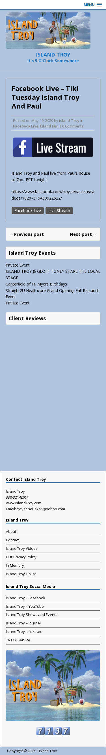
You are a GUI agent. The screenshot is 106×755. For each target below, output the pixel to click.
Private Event (18, 265)
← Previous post (26, 234)
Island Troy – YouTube (25, 606)
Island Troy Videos (22, 548)
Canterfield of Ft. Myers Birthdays (36, 284)
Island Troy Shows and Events (31, 614)
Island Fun (49, 126)
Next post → (83, 234)
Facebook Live (25, 126)
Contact (12, 539)
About (11, 531)
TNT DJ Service (18, 639)
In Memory (15, 565)
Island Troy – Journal (23, 623)
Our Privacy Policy (21, 556)
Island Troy (69, 120)
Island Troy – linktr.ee (24, 631)
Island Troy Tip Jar (21, 573)
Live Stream (59, 210)
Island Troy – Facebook (25, 597)
